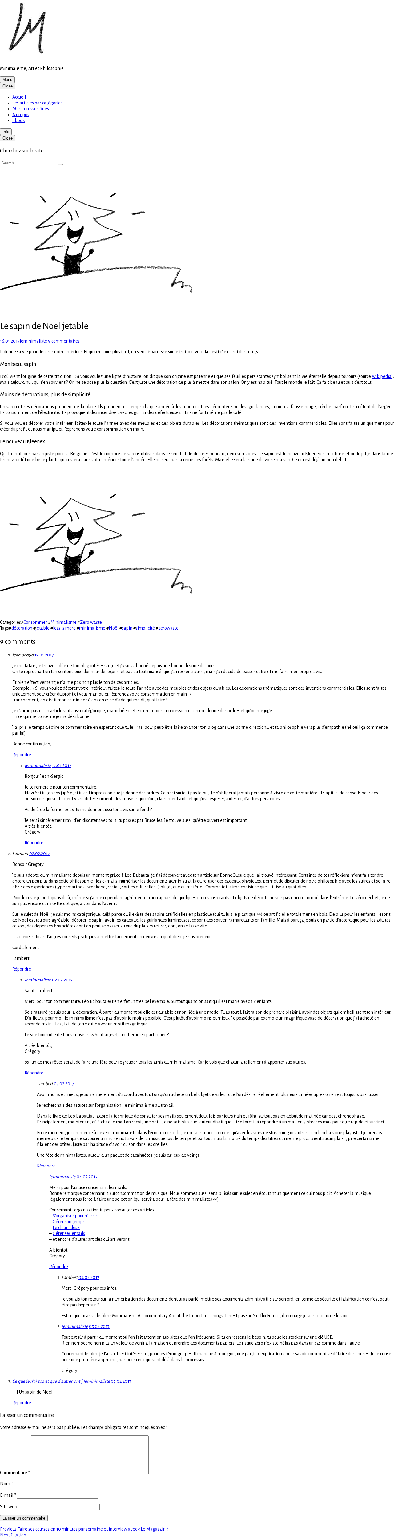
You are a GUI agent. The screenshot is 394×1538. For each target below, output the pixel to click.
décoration (21, 628)
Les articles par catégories (37, 102)
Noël (114, 628)
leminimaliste (38, 765)
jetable (43, 628)
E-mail (8, 1495)
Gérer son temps (69, 1221)
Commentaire (15, 1472)
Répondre (21, 754)
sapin (127, 628)
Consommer (35, 622)
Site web (8, 1506)
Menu (7, 79)
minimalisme (92, 628)
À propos (20, 114)
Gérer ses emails (69, 1233)
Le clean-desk (66, 1227)
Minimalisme (63, 622)
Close (7, 86)
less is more (64, 628)
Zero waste (91, 622)
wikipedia (382, 376)
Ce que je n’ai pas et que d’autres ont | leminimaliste (61, 1381)
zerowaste (168, 628)
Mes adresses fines (30, 108)
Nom (6, 1483)
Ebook (18, 120)
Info (5, 131)
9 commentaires (64, 341)
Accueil (19, 97)
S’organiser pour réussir (75, 1215)
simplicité (145, 628)
